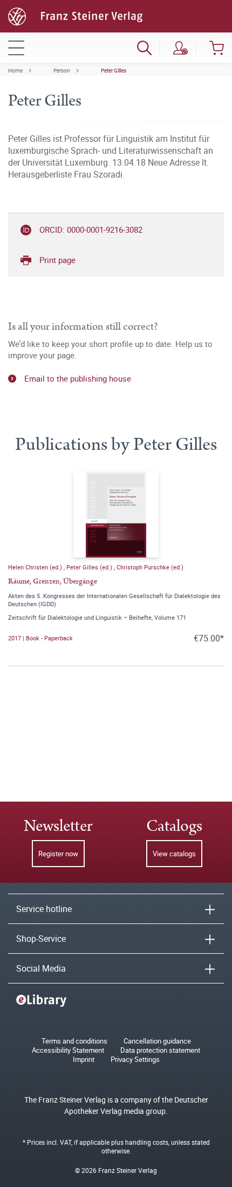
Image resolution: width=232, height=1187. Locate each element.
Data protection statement (160, 1050)
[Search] (144, 47)
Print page (57, 259)
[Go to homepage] (75, 15)
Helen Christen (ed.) (36, 567)
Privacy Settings (135, 1059)
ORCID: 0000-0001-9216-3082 (90, 229)
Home (15, 70)
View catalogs (174, 853)
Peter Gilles (113, 70)
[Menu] (16, 47)
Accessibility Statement (68, 1050)
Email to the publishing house (77, 378)
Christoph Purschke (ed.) (150, 567)
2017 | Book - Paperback (40, 638)
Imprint (83, 1059)
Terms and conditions (74, 1041)
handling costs (146, 1142)
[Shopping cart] (216, 47)
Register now (58, 853)
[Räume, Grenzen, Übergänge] (116, 515)
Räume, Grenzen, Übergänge (52, 581)
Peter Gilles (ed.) (90, 567)
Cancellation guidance (157, 1041)
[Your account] (180, 47)
